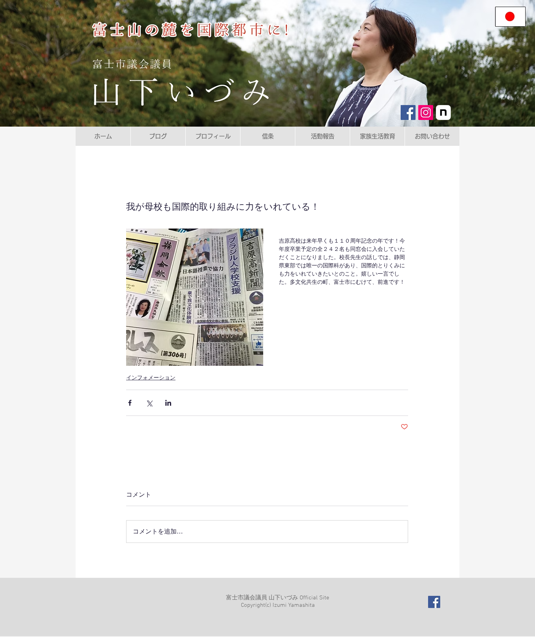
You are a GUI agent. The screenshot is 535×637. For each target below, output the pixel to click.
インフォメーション (150, 377)
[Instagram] (425, 112)
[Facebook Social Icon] (434, 602)
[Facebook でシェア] (130, 403)
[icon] (443, 112)
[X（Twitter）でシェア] (149, 403)
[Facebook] (408, 112)
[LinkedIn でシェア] (168, 403)
